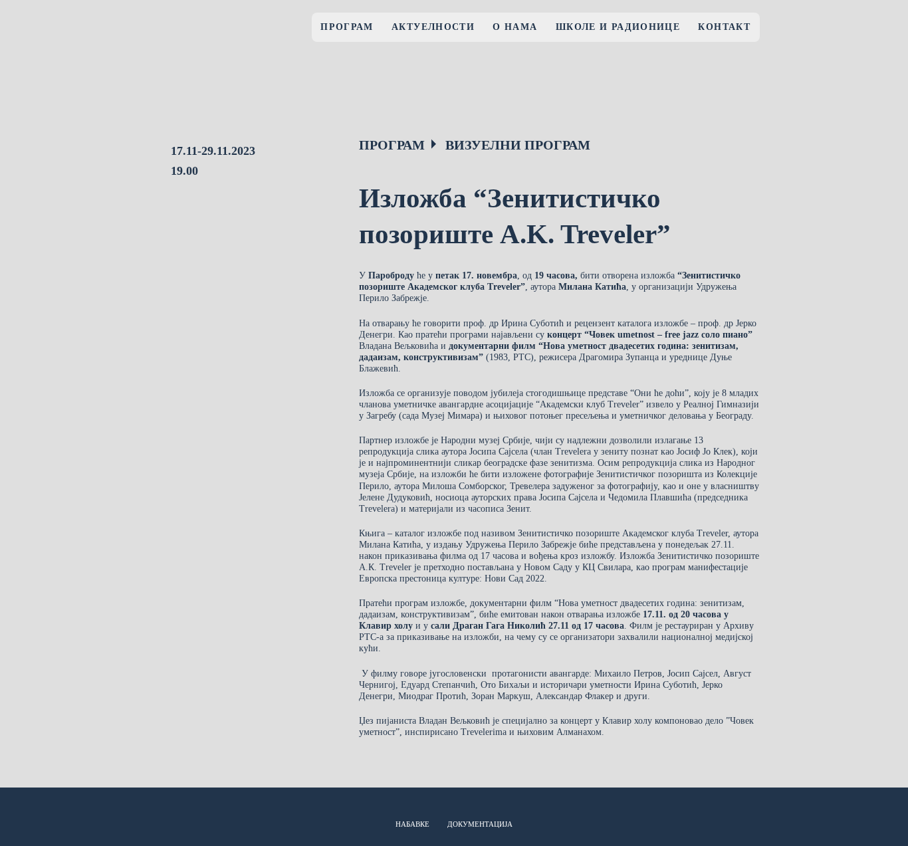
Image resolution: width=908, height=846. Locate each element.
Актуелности (433, 27)
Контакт (724, 27)
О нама (515, 27)
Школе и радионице (618, 27)
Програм (347, 27)
